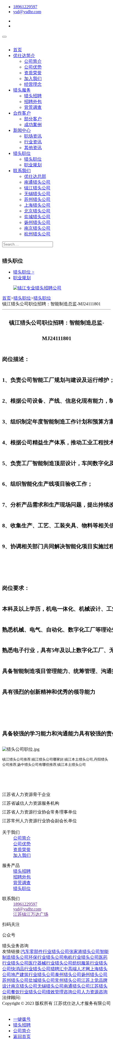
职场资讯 (33, 136)
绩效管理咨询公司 (63, 991)
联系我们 (22, 170)
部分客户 (33, 118)
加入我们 (33, 78)
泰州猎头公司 (68, 974)
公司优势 (33, 67)
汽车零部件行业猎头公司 (45, 951)
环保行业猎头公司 (46, 957)
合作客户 (22, 113)
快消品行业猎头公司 (30, 968)
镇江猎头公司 (37, 188)
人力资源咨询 (94, 991)
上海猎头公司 (37, 205)
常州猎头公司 (68, 980)
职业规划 (33, 165)
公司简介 (33, 61)
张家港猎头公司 (84, 951)
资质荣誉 (33, 72)
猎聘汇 (57, 968)
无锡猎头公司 (37, 193)
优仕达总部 (35, 176)
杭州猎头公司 (37, 234)
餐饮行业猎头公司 (28, 991)
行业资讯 (33, 142)
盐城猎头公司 (37, 216)
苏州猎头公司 (37, 199)
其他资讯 (33, 147)
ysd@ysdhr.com (27, 11)
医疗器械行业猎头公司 (50, 963)
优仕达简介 (24, 55)
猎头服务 (22, 90)
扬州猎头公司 (37, 222)
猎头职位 (22, 153)
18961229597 (25, 6)
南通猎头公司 (37, 182)
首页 (17, 49)
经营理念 (33, 84)
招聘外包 (33, 101)
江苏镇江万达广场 (30, 914)
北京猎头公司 (37, 211)
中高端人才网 (77, 968)
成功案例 (33, 124)
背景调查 (33, 107)
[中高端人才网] (37, 288)
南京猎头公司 (37, 228)
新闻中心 (22, 130)
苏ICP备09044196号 (26, 1009)
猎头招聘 (33, 95)
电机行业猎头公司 (81, 957)
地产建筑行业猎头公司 (33, 974)
